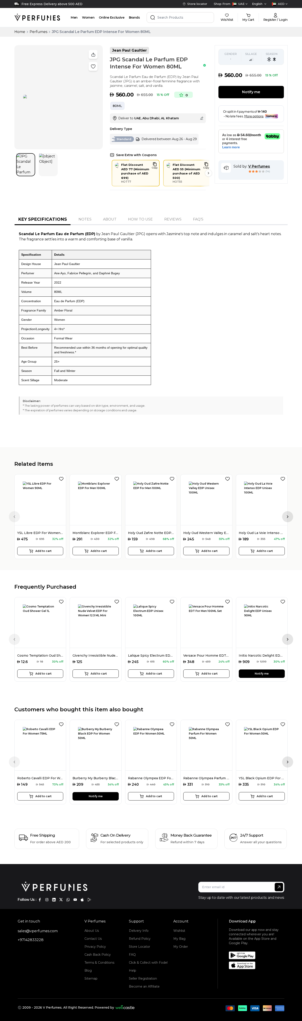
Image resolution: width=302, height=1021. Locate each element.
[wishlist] (62, 477)
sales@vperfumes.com (38, 931)
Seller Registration (143, 978)
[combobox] (240, 4)
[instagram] (47, 899)
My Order (180, 947)
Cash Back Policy (97, 955)
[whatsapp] (68, 899)
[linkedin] (54, 899)
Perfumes (38, 32)
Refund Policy (140, 939)
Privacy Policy (95, 947)
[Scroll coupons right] (208, 173)
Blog (88, 971)
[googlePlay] (89, 899)
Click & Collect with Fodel (148, 963)
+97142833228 (31, 940)
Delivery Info (139, 931)
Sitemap (90, 978)
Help (132, 971)
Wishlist (179, 931)
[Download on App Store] (258, 965)
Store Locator (139, 947)
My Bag (179, 939)
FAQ (132, 955)
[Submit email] (279, 887)
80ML (117, 106)
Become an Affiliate (144, 986)
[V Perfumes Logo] (37, 17)
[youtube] (75, 899)
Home (19, 32)
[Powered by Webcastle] (125, 1007)
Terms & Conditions (99, 963)
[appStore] (82, 899)
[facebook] (40, 899)
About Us (91, 931)
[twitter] (61, 899)
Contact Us (93, 939)
